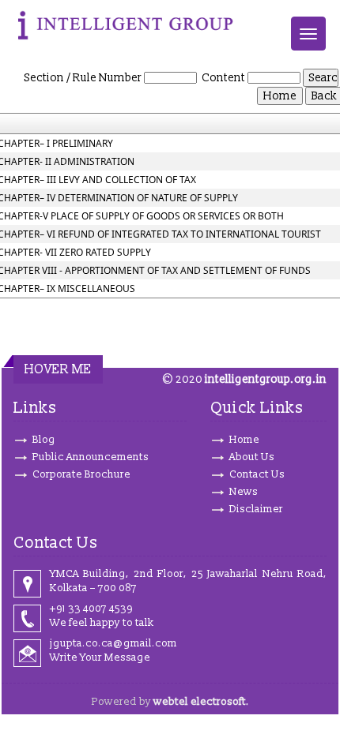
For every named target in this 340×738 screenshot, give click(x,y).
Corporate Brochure (81, 474)
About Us (251, 457)
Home (244, 439)
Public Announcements (90, 457)
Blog (43, 439)
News (243, 491)
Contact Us (257, 474)
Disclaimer (256, 509)
